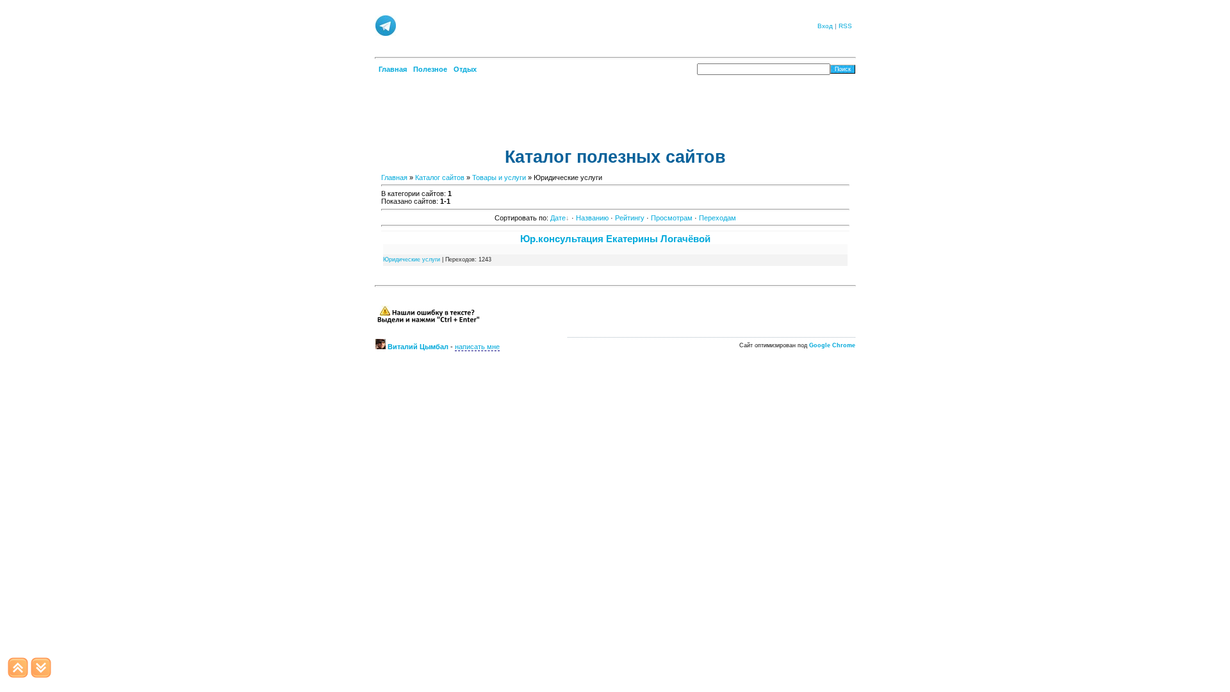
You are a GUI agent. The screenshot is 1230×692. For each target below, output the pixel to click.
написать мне (477, 346)
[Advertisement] (601, 25)
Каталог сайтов (439, 177)
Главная (394, 177)
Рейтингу (629, 218)
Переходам (717, 218)
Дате (558, 218)
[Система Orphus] (428, 321)
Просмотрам (672, 218)
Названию (592, 218)
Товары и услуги (499, 177)
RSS (845, 25)
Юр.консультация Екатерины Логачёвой (615, 238)
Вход (825, 25)
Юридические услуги (411, 259)
